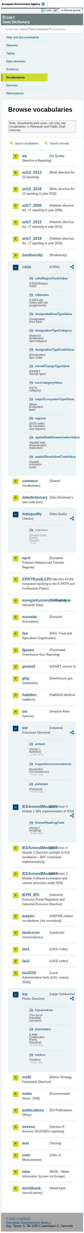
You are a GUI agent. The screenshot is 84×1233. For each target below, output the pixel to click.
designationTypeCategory (42, 330)
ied (25, 728)
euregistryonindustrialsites (35, 600)
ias (24, 711)
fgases (28, 650)
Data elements (16, 61)
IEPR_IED (30, 895)
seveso (28, 1127)
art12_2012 (32, 172)
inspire (28, 916)
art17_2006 (32, 205)
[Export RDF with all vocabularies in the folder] (72, 267)
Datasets (12, 45)
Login (49, 10)
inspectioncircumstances (42, 764)
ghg (25, 678)
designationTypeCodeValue (42, 349)
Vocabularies (15, 77)
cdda (26, 267)
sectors (40, 1055)
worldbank (31, 1188)
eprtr (26, 558)
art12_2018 (32, 189)
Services (12, 85)
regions (40, 418)
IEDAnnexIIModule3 (35, 848)
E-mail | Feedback (18, 1218)
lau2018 (29, 973)
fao (25, 633)
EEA (25, 4)
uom (26, 1155)
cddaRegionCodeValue (42, 278)
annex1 (40, 744)
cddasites (42, 295)
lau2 (26, 961)
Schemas (12, 69)
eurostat (29, 617)
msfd (26, 1077)
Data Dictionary (39, 29)
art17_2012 (32, 222)
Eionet (24, 29)
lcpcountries (42, 1010)
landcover (31, 933)
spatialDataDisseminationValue (42, 437)
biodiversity (32, 255)
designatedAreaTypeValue (42, 314)
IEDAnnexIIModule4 (35, 874)
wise (26, 1172)
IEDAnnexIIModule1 (35, 807)
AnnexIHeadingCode (42, 822)
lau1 (26, 949)
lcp (25, 994)
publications (33, 1110)
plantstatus (42, 1029)
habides (29, 695)
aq (24, 156)
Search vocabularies (26, 143)
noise (27, 1094)
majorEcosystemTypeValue (42, 399)
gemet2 (28, 666)
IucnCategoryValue (42, 382)
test (25, 1143)
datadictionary (35, 497)
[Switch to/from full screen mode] (56, 10)
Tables (10, 53)
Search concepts (59, 143)
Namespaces (15, 93)
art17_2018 (32, 239)
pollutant (41, 784)
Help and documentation (22, 37)
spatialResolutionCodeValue (42, 456)
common (30, 481)
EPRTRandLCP (35, 579)
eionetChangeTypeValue (42, 366)
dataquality (32, 514)
